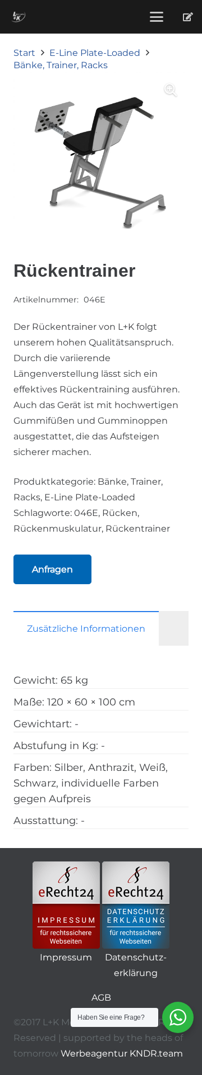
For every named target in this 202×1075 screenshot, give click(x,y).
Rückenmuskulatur (57, 528)
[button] (157, 16)
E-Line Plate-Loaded (94, 53)
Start (24, 53)
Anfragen (52, 569)
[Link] (188, 16)
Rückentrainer (137, 528)
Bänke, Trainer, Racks (60, 65)
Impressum (66, 957)
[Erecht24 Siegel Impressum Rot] (66, 905)
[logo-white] (18, 16)
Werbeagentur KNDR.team (122, 1053)
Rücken (119, 513)
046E (86, 513)
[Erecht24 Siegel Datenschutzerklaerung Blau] (135, 905)
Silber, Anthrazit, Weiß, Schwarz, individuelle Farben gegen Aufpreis (90, 783)
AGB (101, 997)
